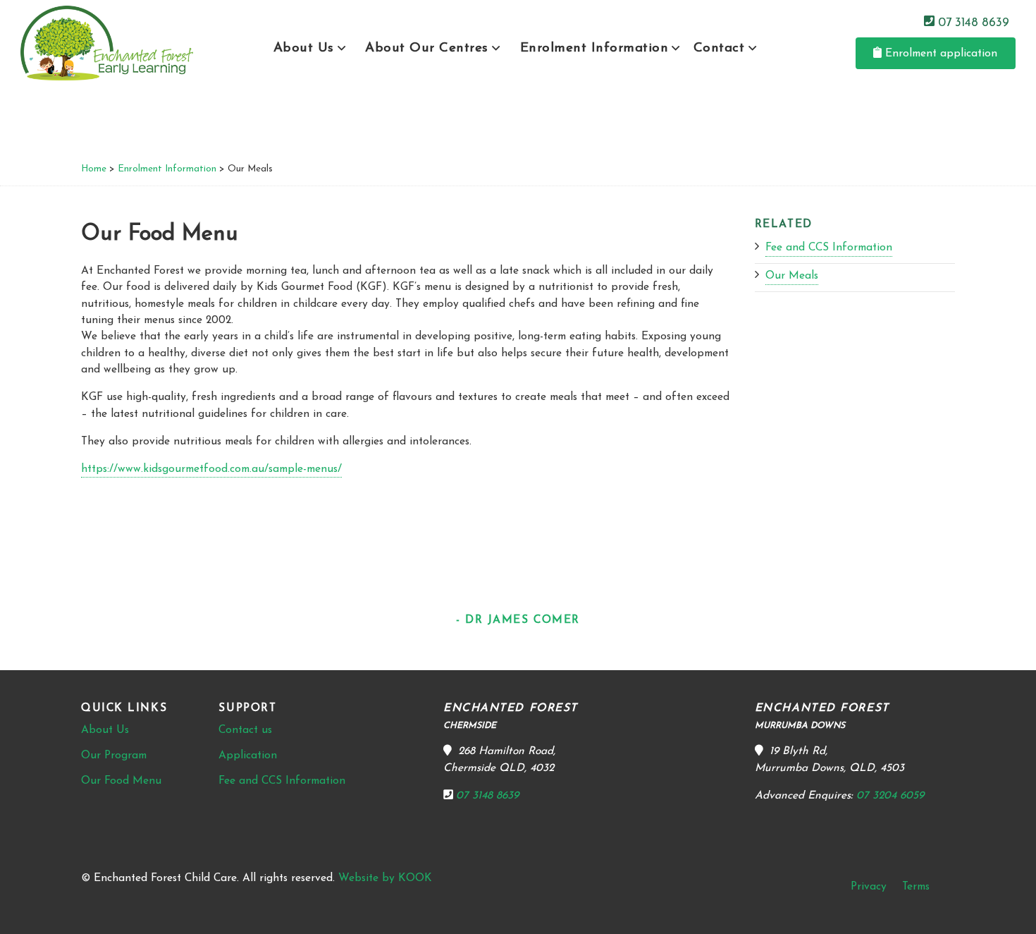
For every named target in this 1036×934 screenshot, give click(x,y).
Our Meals (791, 275)
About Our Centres (426, 48)
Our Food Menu (121, 781)
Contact (719, 48)
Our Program (114, 755)
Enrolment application (939, 53)
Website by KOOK (385, 878)
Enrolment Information (594, 48)
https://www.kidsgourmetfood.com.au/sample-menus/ (211, 469)
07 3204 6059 (890, 795)
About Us (303, 48)
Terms (916, 886)
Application (247, 755)
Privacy (869, 886)
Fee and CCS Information (828, 247)
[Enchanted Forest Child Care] (106, 43)
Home (93, 169)
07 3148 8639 (972, 22)
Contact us (245, 730)
